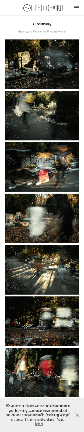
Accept (61, 419)
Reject (39, 424)
